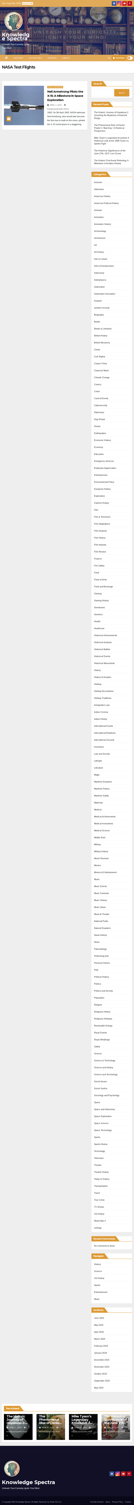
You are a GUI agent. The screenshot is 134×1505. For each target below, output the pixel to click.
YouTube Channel (96, 1502)
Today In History (101, 1179)
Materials (98, 803)
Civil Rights (99, 356)
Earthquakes (100, 433)
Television (99, 1158)
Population (99, 998)
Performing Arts (101, 956)
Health (97, 621)
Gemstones (99, 607)
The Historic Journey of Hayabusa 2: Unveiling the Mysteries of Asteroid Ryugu (111, 115)
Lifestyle (98, 761)
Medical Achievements (105, 816)
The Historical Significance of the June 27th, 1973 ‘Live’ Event (115, 1422)
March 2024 (99, 1339)
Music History (100, 900)
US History (35, 58)
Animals (98, 210)
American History (102, 196)
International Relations (105, 733)
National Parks (101, 921)
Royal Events (100, 1033)
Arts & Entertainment (104, 266)
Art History (99, 252)
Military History (101, 851)
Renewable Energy (103, 1026)
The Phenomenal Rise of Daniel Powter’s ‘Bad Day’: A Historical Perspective (109, 128)
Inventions (99, 747)
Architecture (99, 238)
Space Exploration (55, 87)
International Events (103, 726)
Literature (98, 768)
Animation (99, 217)
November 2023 (101, 1367)
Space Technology (103, 1130)
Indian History (100, 719)
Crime (97, 391)
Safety (97, 1047)
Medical (98, 810)
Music (97, 879)
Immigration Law (102, 705)
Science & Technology (104, 1060)
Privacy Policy (117, 1502)
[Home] (6, 58)
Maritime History (102, 789)
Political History (101, 977)
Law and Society (102, 754)
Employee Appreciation (105, 468)
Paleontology (100, 949)
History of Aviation (102, 677)
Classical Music (101, 370)
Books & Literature (103, 329)
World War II (100, 1221)
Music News (100, 907)
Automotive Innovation (104, 294)
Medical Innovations (103, 823)
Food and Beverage (103, 586)
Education (99, 454)
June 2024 (99, 1318)
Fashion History (101, 503)
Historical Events (102, 656)
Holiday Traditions (102, 698)
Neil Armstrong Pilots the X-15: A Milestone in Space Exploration (65, 96)
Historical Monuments (104, 663)
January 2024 (100, 1353)
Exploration (99, 496)
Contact (128, 1502)
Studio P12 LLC (56, 1502)
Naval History (100, 935)
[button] (109, 58)
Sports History (101, 1144)
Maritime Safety (101, 796)
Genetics (98, 614)
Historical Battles (102, 649)
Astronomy (99, 273)
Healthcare (99, 628)
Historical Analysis (103, 642)
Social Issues (100, 1081)
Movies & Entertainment (105, 872)
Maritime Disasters (103, 782)
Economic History (102, 440)
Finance (98, 559)
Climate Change (102, 377)
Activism (98, 182)
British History (100, 336)
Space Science (101, 1123)
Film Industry (100, 545)
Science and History (103, 1067)
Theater (97, 1165)
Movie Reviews (101, 858)
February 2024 (101, 1346)
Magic (97, 775)
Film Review (100, 552)
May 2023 (99, 1388)
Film (96, 510)
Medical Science (102, 830)
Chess (97, 350)
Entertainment (100, 475)
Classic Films (100, 363)
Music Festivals (101, 893)
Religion (98, 1005)
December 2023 (101, 1360)
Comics (97, 384)
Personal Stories (102, 963)
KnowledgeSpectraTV (17, 1434)
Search (97, 83)
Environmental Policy (104, 482)
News (97, 942)
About (66, 58)
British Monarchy (102, 343)
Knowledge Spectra (16, 36)
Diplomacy (99, 412)
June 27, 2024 (15, 1428)
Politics (97, 984)
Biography (99, 315)
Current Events (101, 398)
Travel (97, 1193)
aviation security (102, 308)
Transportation (101, 1186)
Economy (98, 447)
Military (97, 844)
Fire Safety (99, 566)
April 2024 (99, 1332)
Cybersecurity (100, 405)
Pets (96, 970)
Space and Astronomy (104, 1109)
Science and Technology (106, 1074)
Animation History (102, 224)
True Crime (99, 1200)
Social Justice (100, 1088)
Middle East (99, 837)
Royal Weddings (102, 1040)
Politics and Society (103, 991)
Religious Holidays (103, 1019)
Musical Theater (101, 914)
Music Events (100, 886)
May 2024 (99, 1325)
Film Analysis (100, 531)
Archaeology (100, 231)
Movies (97, 865)
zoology (98, 1228)
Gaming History (101, 600)
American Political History (106, 203)
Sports (52, 58)
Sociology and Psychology (106, 1095)
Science (98, 1053)
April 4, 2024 (56, 105)
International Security (104, 740)
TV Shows (99, 1207)
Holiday (97, 684)
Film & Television (102, 517)
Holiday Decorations (104, 691)
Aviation (98, 301)
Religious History (102, 1012)
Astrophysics (100, 280)
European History (102, 489)
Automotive (99, 287)
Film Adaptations (102, 524)
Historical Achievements (105, 635)
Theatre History (101, 1172)
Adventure (99, 189)
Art (95, 245)
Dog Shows (99, 419)
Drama (97, 426)
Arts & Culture (100, 259)
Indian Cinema (101, 712)
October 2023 (100, 1374)
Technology (99, 1151)
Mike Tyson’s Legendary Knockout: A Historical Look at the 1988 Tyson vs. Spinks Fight (111, 141)
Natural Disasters (102, 928)
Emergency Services (104, 461)
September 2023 (102, 1381)
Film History (99, 538)
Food (96, 573)
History (18, 58)
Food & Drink (100, 580)
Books (97, 322)
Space (97, 1102)
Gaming (98, 593)
